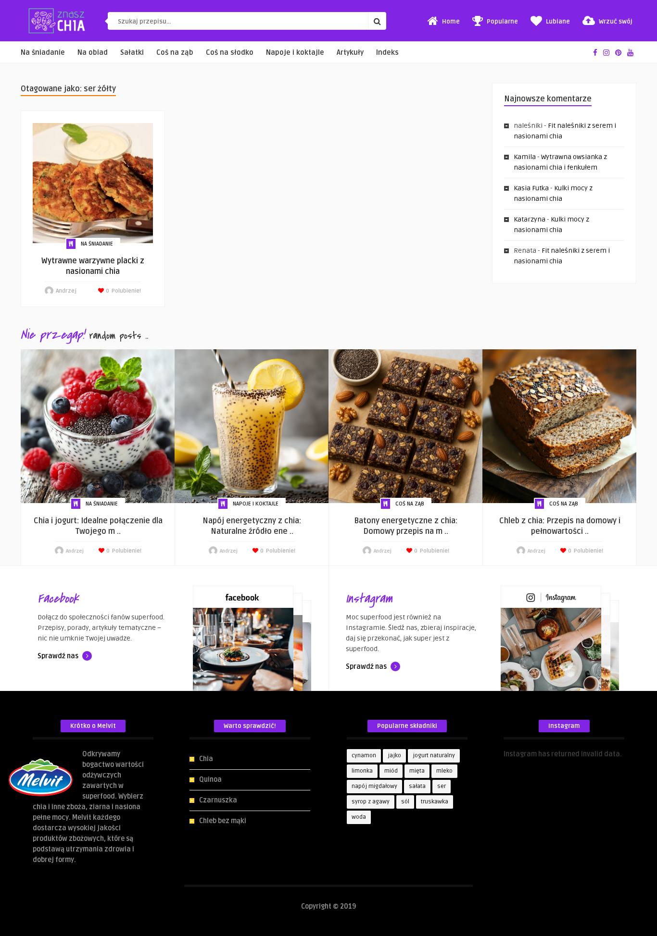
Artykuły (350, 53)
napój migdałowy (374, 786)
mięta (417, 771)
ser (441, 786)
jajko (394, 755)
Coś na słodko (229, 53)
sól (405, 801)
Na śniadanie (43, 53)
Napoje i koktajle (295, 53)
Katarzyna (529, 219)
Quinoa (210, 780)
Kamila (525, 157)
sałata (417, 786)
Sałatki (132, 53)
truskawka (434, 801)
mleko (444, 771)
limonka (362, 771)
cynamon (364, 755)
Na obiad (92, 53)
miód (391, 771)
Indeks (387, 53)
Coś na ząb (174, 53)
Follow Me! (520, 765)
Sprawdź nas (59, 656)
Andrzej (66, 291)
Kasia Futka (531, 188)
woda (359, 817)
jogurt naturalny (434, 755)
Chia (206, 759)
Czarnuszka (218, 800)
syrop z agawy (371, 801)
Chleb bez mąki (222, 821)
